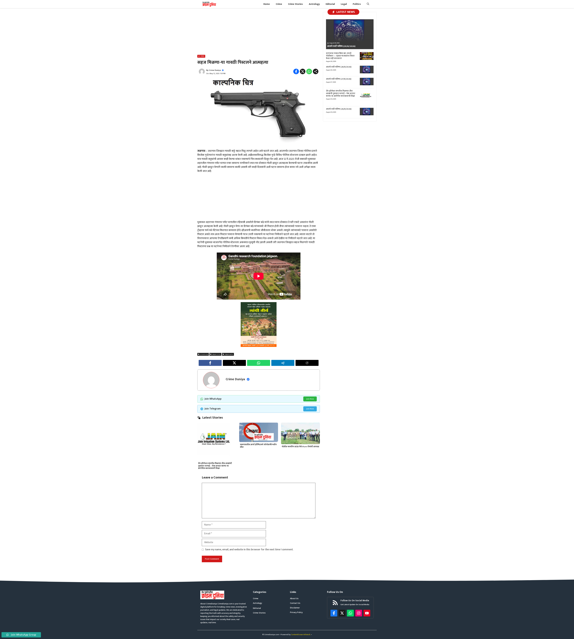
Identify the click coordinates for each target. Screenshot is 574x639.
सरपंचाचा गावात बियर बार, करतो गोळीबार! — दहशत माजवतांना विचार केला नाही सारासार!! (340, 56)
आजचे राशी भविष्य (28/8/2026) (338, 67)
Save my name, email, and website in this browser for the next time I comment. (249, 550)
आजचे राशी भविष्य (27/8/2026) (338, 79)
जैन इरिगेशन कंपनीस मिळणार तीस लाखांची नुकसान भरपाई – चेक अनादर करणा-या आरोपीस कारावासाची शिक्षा (215, 466)
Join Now (310, 399)
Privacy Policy (296, 612)
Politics (357, 4)
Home (266, 4)
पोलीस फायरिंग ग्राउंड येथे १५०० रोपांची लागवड (300, 446)
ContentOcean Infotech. (301, 634)
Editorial (330, 4)
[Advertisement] (258, 32)
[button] (368, 4)
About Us (294, 598)
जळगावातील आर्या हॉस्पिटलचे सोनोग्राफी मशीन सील (258, 446)
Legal (344, 4)
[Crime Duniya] (209, 4)
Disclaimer (295, 607)
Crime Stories (295, 4)
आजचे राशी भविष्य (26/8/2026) (338, 109)
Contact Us (295, 603)
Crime (279, 4)
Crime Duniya (215, 70)
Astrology (314, 4)
